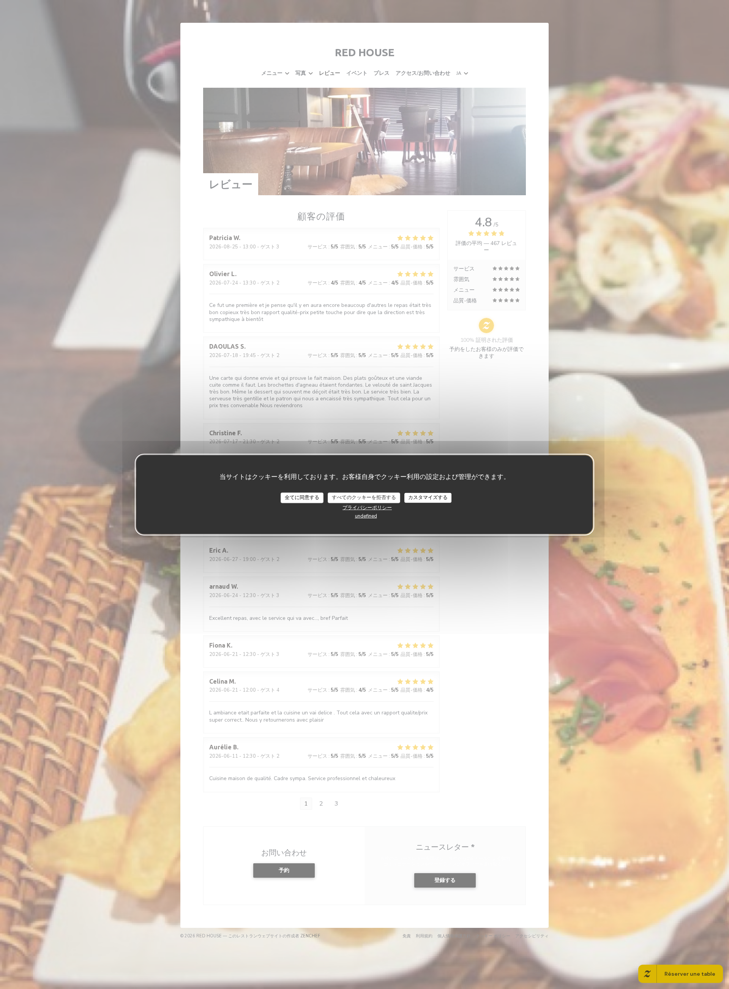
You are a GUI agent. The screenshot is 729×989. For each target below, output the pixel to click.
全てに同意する (302, 497)
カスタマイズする (428, 497)
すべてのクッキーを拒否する (364, 497)
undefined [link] (366, 515)
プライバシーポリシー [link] (367, 507)
